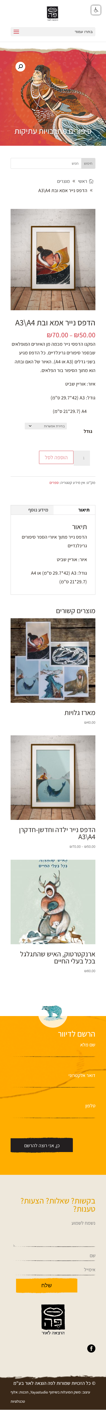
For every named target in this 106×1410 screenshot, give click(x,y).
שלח (46, 1285)
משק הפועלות (70, 1392)
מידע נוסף (38, 510)
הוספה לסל (56, 457)
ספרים (54, 482)
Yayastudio (39, 1392)
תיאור (83, 510)
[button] (20, 67)
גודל (88, 431)
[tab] (75, 510)
